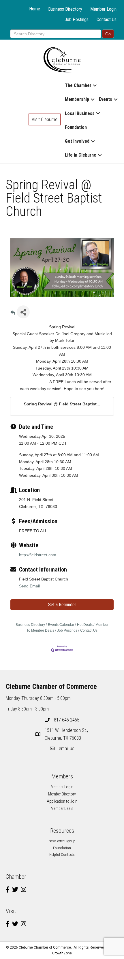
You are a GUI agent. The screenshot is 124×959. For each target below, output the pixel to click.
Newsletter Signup (62, 841)
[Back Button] (12, 313)
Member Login (103, 9)
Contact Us (107, 19)
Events (105, 99)
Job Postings (77, 19)
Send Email (29, 586)
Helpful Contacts (62, 854)
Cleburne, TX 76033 (67, 734)
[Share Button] (23, 311)
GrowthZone (62, 953)
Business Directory (65, 9)
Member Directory (62, 794)
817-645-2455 (66, 720)
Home (34, 9)
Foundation (76, 127)
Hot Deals (85, 625)
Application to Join (62, 801)
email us (66, 748)
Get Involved (77, 141)
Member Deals (62, 808)
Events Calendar (61, 625)
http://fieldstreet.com (37, 554)
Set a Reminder (62, 604)
